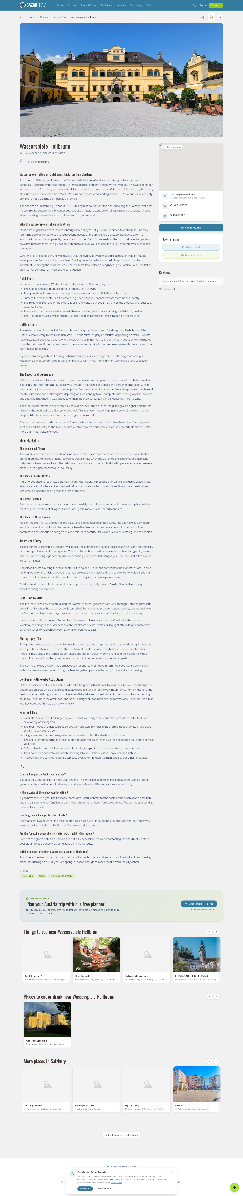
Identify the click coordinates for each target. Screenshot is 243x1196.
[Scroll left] (209, 932)
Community (136, 5)
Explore (72, 5)
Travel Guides (88, 5)
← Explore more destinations (121, 1135)
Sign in (203, 5)
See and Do (59, 17)
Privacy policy (117, 1182)
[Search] (194, 5)
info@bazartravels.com (123, 1166)
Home (60, 5)
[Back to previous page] (21, 17)
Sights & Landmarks (62, 876)
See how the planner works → (203, 910)
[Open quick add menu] (234, 1187)
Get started (216, 5)
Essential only (104, 1189)
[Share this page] (203, 17)
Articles (121, 5)
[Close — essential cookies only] (172, 1173)
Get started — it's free (200, 903)
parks (42, 876)
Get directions (173, 147)
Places (44, 17)
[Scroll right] (216, 932)
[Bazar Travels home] (36, 5)
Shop (149, 5)
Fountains (27, 876)
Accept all (85, 1189)
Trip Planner (106, 5)
